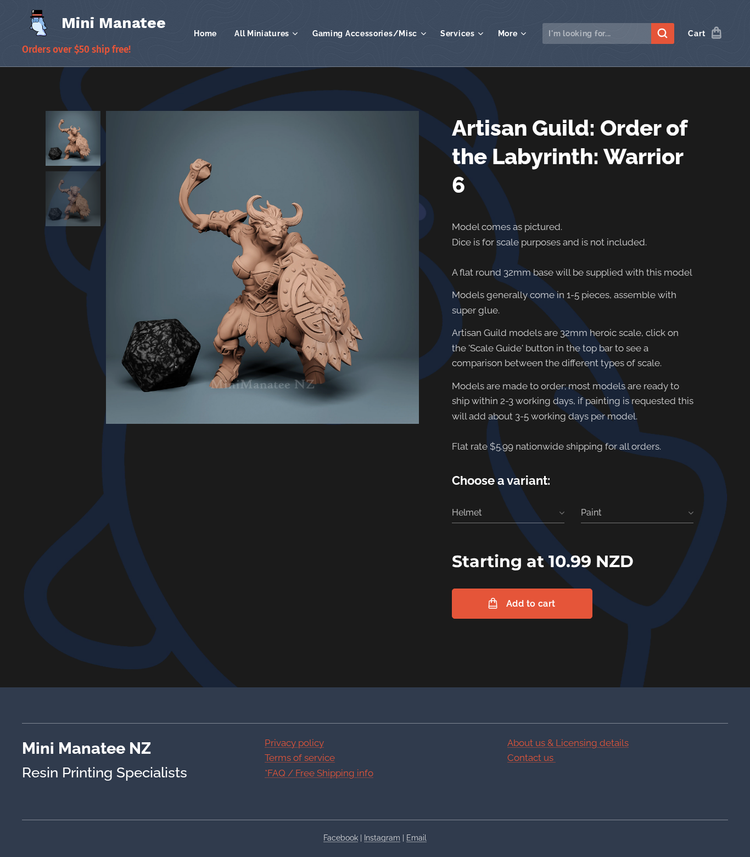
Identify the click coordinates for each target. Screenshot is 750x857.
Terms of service (300, 757)
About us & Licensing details (568, 742)
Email (416, 837)
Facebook (340, 837)
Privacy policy (294, 742)
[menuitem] (208, 33)
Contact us (531, 757)
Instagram (382, 837)
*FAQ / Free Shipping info (319, 773)
